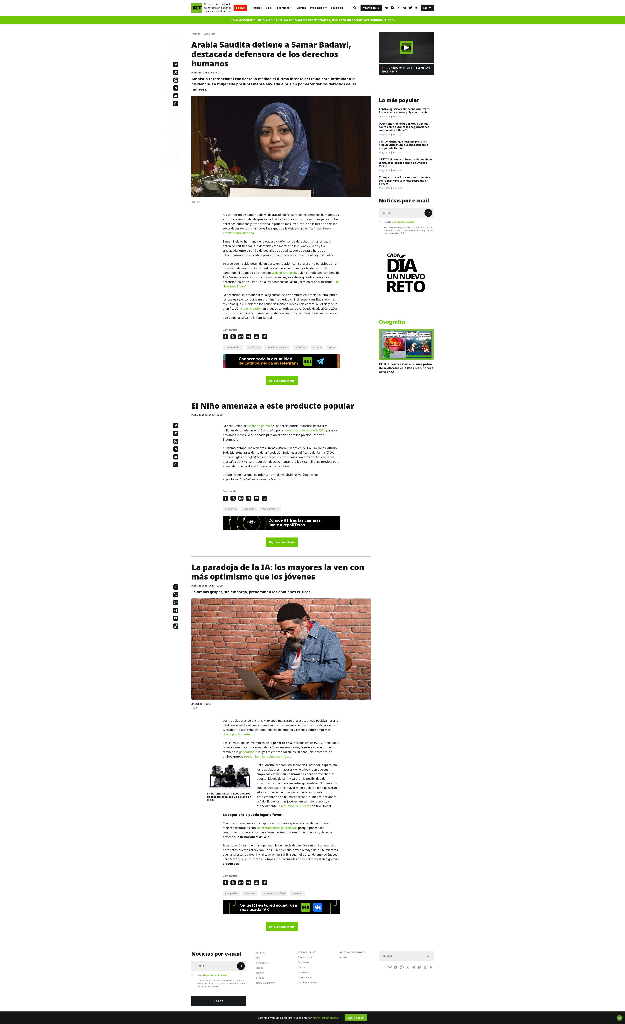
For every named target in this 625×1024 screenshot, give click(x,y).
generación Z (248, 752)
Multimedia (317, 8)
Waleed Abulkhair (284, 273)
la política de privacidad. (403, 221)
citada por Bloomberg (238, 734)
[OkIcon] (416, 7)
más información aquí (325, 1018)
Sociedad (297, 893)
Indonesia (249, 509)
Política (317, 347)
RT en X (219, 1001)
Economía (230, 509)
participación (252, 308)
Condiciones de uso (308, 982)
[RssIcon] (431, 967)
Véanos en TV (371, 8)
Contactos (303, 962)
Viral (268, 8)
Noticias (256, 8)
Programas (282, 8)
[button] (406, 47)
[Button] (355, 8)
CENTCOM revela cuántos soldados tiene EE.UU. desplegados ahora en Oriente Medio (405, 163)
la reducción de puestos (294, 806)
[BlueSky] (410, 7)
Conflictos (253, 347)
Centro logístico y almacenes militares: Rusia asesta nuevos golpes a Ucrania (404, 110)
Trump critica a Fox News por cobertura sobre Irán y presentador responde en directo (405, 180)
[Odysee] (401, 967)
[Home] (196, 8)
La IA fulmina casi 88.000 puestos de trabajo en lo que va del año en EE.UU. (229, 797)
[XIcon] (398, 7)
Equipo (301, 967)
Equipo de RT (339, 8)
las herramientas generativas (277, 828)
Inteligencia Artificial (274, 893)
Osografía (392, 322)
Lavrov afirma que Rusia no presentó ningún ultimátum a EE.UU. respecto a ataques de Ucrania (403, 145)
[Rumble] (392, 7)
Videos (259, 967)
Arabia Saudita (233, 347)
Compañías (231, 893)
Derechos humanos (277, 347)
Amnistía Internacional (239, 233)
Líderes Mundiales (265, 983)
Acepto (399, 221)
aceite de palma (259, 426)
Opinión (301, 8)
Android (343, 957)
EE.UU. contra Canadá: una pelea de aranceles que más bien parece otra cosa (406, 368)
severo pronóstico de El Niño (305, 430)
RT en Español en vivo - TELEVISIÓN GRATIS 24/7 (406, 69)
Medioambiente (270, 509)
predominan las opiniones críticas (267, 756)
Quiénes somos (306, 957)
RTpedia (260, 978)
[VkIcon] (386, 7)
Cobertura (303, 972)
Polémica (300, 347)
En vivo (240, 8)
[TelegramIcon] (404, 7)
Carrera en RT (305, 977)
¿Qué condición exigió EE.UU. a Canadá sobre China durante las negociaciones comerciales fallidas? (404, 127)
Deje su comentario (282, 381)
